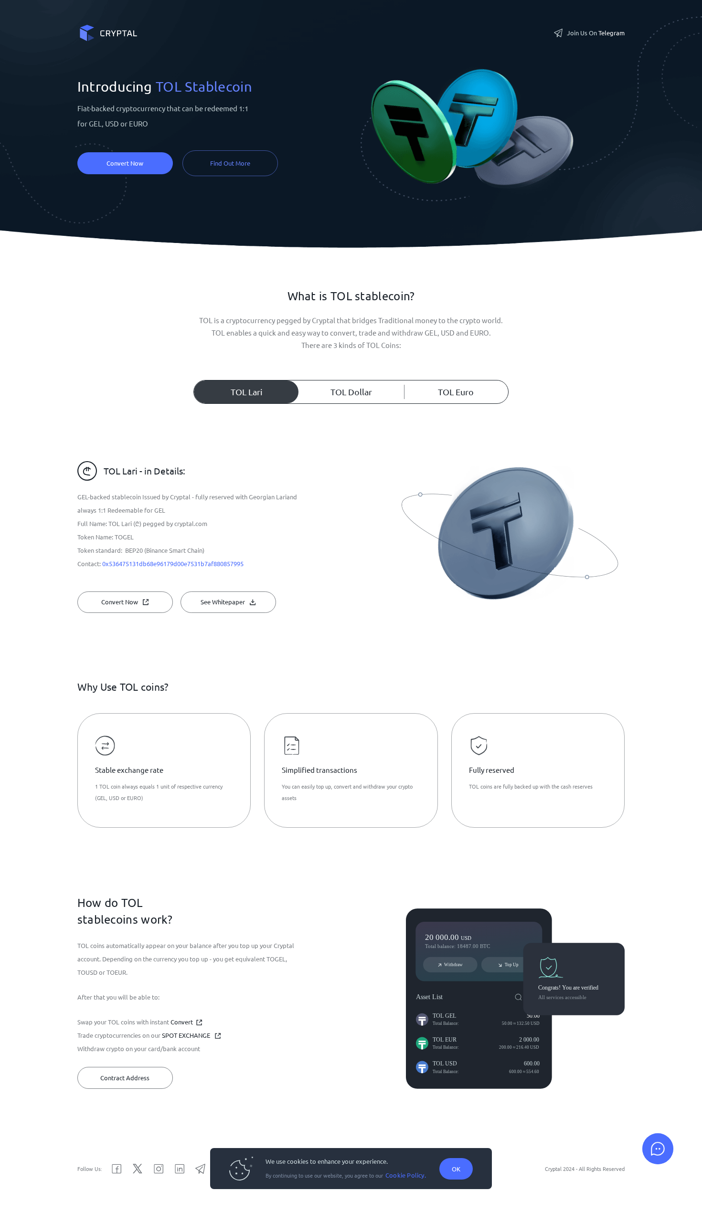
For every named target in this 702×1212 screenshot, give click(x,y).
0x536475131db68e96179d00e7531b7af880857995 (173, 563)
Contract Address (124, 1078)
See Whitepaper (223, 602)
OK (456, 1169)
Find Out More (230, 163)
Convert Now (124, 163)
